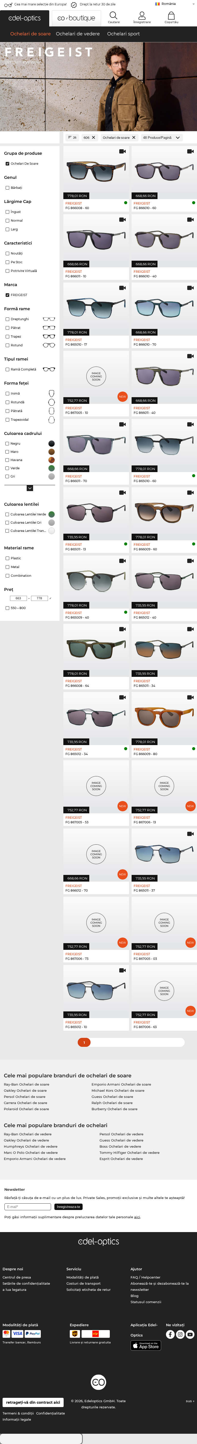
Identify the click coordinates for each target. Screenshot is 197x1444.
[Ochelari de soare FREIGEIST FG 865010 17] (96, 306)
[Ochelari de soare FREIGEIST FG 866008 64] (96, 647)
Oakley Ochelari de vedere (26, 1140)
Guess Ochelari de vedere (121, 1140)
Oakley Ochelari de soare (25, 1090)
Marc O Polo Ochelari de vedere (31, 1152)
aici (137, 1217)
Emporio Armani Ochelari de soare (121, 1084)
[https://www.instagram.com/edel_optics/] (180, 1335)
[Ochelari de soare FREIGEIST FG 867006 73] (96, 920)
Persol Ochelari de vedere (121, 1134)
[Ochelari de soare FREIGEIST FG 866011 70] (96, 443)
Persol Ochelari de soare (24, 1097)
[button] (24, 18)
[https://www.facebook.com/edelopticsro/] (170, 1335)
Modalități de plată (82, 1277)
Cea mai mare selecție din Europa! (40, 4)
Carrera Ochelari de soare (25, 1103)
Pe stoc (17, 262)
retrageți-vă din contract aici (33, 1402)
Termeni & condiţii (18, 1413)
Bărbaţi (16, 188)
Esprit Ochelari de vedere (121, 1159)
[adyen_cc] (6, 1334)
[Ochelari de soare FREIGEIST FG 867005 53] (96, 784)
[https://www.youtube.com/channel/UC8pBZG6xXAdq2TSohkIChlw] (190, 1335)
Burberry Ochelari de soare (114, 1109)
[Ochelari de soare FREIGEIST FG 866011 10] (96, 238)
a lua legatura (14, 1289)
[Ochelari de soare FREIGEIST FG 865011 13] (96, 511)
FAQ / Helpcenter (145, 1277)
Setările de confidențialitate (26, 1283)
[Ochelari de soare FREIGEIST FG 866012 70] (96, 852)
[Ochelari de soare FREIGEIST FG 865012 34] (96, 716)
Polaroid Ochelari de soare (26, 1109)
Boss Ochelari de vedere (120, 1146)
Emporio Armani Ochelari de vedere (35, 1159)
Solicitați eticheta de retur (88, 1289)
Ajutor (136, 1269)
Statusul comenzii (146, 1302)
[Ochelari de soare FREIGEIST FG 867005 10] (96, 374)
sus (189, 1401)
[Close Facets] (30, 137)
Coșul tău (171, 22)
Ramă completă (23, 369)
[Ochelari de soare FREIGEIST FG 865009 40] (96, 579)
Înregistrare (142, 22)
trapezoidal (19, 420)
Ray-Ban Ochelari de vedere (28, 1134)
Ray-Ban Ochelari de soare (26, 1084)
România (169, 4)
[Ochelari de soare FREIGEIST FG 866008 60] (96, 170)
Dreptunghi (20, 319)
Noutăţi (17, 253)
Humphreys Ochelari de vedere (30, 1146)
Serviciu (73, 1269)
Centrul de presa (17, 1277)
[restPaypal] (33, 1334)
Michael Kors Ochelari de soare (118, 1090)
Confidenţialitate (50, 1413)
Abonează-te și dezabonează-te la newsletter (160, 1286)
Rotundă (17, 402)
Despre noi (13, 1269)
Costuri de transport (83, 1283)
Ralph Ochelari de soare (112, 1103)
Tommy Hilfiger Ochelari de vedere (130, 1152)
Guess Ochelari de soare (112, 1097)
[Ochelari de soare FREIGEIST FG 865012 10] (96, 989)
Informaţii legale (17, 1419)
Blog (135, 1296)
